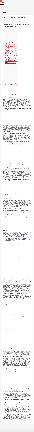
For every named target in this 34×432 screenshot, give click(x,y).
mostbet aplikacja (21, 177)
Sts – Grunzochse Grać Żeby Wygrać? (10, 50)
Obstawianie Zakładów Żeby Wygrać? (10, 83)
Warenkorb (4, 12)
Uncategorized (5, 20)
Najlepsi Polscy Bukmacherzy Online (10, 34)
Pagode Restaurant (2, 2)
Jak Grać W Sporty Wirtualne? (9, 82)
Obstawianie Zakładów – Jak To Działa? (10, 60)
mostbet (12, 131)
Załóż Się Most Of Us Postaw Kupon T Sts (11, 84)
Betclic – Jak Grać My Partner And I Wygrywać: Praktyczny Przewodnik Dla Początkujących (10, 58)
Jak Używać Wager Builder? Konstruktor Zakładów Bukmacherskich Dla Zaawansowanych (11, 36)
